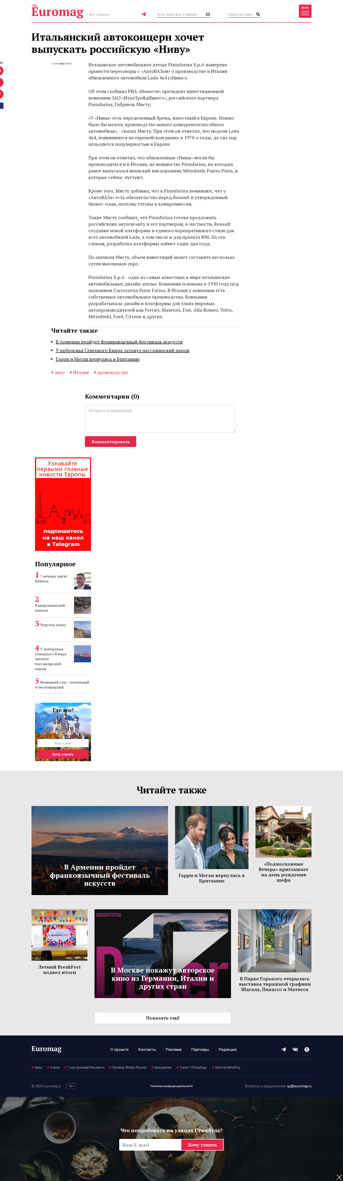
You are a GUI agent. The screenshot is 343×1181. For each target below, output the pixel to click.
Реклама (174, 1049)
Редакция (228, 1049)
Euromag (58, 11)
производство (111, 372)
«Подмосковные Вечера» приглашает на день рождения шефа (283, 872)
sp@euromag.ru (299, 1086)
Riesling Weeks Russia (128, 1067)
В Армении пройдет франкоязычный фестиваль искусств (119, 342)
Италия (79, 372)
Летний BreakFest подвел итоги (59, 969)
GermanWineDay (226, 1067)
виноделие (161, 1067)
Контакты (147, 1049)
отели (53, 1067)
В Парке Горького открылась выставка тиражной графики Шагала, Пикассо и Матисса (275, 983)
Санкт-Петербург (191, 1067)
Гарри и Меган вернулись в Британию (98, 359)
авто (58, 372)
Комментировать (111, 441)
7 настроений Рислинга (84, 1067)
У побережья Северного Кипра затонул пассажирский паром (122, 350)
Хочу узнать (63, 754)
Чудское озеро (53, 624)
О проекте (119, 1049)
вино (37, 1067)
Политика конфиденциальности (171, 1086)
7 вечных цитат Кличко (51, 579)
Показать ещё (162, 1018)
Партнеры (200, 1049)
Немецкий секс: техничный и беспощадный (62, 685)
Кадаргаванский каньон (50, 608)
